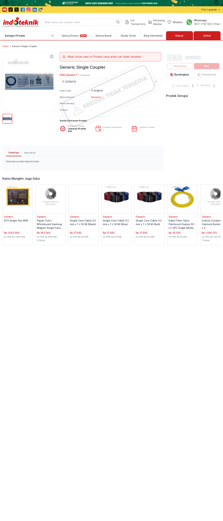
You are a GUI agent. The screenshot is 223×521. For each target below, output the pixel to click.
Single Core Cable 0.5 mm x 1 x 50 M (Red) (149, 222)
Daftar (207, 35)
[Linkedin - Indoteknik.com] (35, 9)
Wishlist (178, 22)
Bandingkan (181, 74)
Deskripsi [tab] (14, 152)
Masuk (179, 35)
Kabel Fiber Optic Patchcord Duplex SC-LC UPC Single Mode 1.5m (182, 224)
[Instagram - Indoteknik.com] (28, 9)
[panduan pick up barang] (111, 3)
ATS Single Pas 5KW (16, 220)
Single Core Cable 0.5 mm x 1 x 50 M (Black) (83, 222)
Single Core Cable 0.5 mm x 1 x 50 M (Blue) (116, 222)
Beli (206, 65)
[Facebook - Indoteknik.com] (23, 9)
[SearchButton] (118, 22)
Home (5, 46)
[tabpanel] (83, 161)
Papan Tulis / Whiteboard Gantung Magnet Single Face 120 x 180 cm (49, 224)
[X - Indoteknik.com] (16, 9)
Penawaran (209, 74)
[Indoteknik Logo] (20, 22)
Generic (8, 216)
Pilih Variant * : (75, 75)
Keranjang (180, 65)
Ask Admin (182, 85)
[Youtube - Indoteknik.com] (4, 9)
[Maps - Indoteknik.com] (41, 9)
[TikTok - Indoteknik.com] (11, 9)
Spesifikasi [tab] (30, 152)
